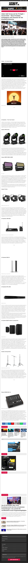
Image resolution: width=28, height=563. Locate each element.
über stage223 (4, 544)
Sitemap (3, 550)
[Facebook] (26, 0)
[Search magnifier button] (26, 439)
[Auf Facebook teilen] (3, 423)
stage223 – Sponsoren (4, 547)
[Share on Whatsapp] (21, 423)
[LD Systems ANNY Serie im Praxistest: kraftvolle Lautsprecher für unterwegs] (17, 431)
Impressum (3, 540)
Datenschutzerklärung (4, 538)
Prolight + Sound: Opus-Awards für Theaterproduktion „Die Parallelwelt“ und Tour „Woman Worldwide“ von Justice (23, 434)
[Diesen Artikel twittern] (6, 423)
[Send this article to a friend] (15, 423)
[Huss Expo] (14, 8)
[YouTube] (20, 0)
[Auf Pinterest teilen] (12, 423)
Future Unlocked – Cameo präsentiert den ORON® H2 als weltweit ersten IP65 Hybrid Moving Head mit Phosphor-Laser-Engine (11, 434)
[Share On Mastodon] (24, 423)
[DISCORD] (22, 0)
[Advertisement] (14, 54)
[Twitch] (24, 0)
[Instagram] (23, 0)
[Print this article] (18, 423)
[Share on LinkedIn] (9, 423)
